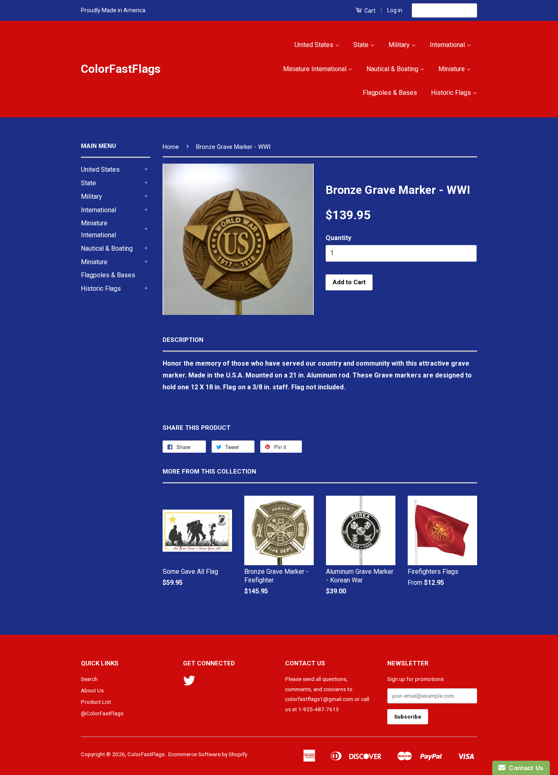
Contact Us (524, 767)
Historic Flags (452, 93)
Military (399, 45)
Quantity (338, 238)
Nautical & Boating (393, 69)
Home (171, 147)
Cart (369, 10)
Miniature (452, 69)
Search (89, 679)
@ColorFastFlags (102, 713)
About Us (92, 690)
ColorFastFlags (121, 69)
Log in (394, 10)
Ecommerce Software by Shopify (207, 754)
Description (183, 340)
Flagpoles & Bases (390, 93)
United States (315, 45)
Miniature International (315, 69)
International (448, 45)
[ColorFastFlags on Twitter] (189, 683)
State (361, 45)
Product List (96, 702)
